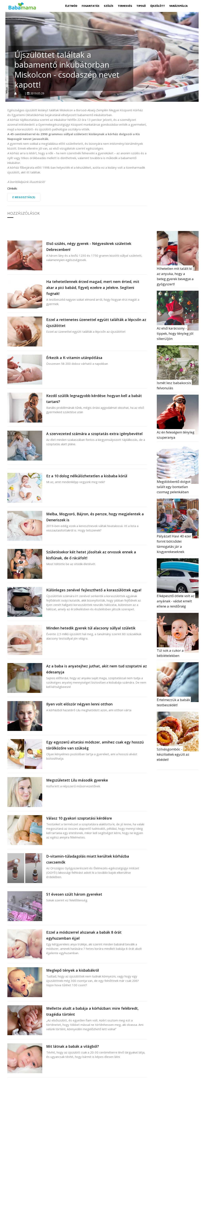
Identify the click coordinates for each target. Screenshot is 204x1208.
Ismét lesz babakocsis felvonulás (174, 385)
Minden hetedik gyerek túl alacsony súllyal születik (90, 628)
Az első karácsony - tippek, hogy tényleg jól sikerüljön (175, 333)
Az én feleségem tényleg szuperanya (176, 435)
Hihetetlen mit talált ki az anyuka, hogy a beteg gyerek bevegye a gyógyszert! (175, 276)
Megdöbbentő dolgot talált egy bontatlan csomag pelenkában (174, 486)
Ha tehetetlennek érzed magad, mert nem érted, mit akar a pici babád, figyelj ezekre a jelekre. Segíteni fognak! (92, 287)
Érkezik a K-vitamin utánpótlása (74, 357)
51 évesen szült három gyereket (74, 894)
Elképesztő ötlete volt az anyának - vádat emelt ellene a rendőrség (176, 601)
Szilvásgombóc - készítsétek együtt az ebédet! (173, 754)
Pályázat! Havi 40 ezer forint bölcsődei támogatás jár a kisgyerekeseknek (174, 544)
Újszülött (157, 6)
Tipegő (141, 6)
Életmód (71, 6)
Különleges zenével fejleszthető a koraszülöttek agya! (93, 590)
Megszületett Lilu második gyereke (77, 780)
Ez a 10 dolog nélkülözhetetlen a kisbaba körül (86, 475)
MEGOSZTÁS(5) (24, 197)
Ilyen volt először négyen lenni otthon (79, 704)
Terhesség (125, 6)
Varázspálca (178, 6)
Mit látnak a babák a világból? (72, 1046)
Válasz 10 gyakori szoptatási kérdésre (79, 818)
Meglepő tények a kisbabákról (72, 970)
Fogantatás (90, 6)
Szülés (108, 6)
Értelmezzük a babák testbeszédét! (174, 702)
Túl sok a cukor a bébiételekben (170, 653)
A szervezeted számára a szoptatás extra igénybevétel (94, 433)
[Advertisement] (180, 167)
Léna (20, 93)
